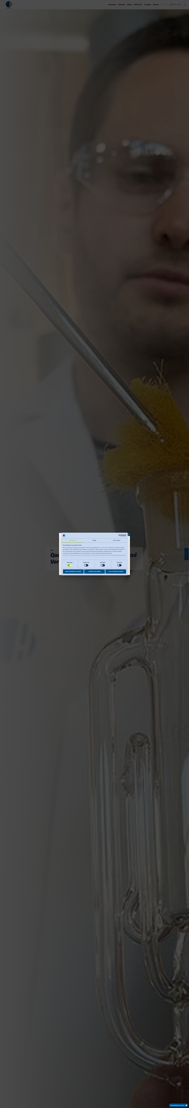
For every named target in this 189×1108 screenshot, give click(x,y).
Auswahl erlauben (94, 571)
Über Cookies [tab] (116, 540)
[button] (128, 534)
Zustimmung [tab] (72, 540)
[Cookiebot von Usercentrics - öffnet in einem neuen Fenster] (119, 535)
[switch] (86, 565)
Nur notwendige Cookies (73, 571)
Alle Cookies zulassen (115, 571)
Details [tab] (94, 540)
